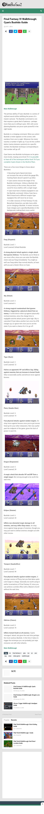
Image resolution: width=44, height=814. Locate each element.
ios (28, 653)
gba (24, 653)
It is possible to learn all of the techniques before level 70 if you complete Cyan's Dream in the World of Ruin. (22, 159)
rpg (6, 656)
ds (12, 26)
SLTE (7, 26)
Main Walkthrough (10, 109)
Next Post (38, 714)
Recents (14, 720)
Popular (6, 720)
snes (10, 656)
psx (36, 653)
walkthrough (25, 656)
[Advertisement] (22, 57)
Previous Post (7, 714)
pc (32, 653)
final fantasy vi (17, 653)
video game (16, 656)
